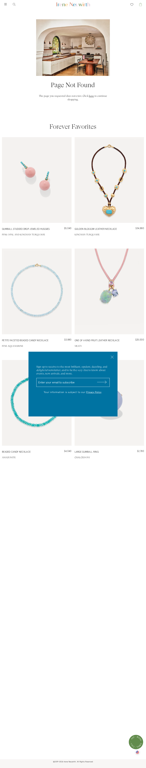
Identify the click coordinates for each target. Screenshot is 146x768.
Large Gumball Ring (87, 452)
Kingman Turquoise (87, 234)
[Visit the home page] (73, 4)
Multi (78, 346)
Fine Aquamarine (12, 346)
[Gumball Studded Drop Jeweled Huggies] (37, 180)
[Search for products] (17, 4)
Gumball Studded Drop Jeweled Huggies (26, 229)
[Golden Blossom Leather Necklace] (109, 180)
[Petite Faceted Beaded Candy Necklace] (37, 291)
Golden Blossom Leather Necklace (96, 229)
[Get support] (136, 742)
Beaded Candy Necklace (16, 452)
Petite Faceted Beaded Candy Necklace (25, 340)
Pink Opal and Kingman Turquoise (23, 234)
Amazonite (9, 457)
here (91, 95)
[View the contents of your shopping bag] (137, 4)
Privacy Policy (93, 392)
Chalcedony (82, 457)
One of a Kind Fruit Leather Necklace (97, 340)
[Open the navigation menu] (8, 4)
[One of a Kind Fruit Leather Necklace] (109, 291)
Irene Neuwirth (70, 762)
